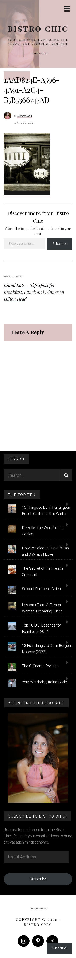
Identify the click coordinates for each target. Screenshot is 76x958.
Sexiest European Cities (41, 588)
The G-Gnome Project (40, 666)
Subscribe (59, 244)
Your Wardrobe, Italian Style (44, 682)
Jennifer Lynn (24, 115)
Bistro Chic (38, 29)
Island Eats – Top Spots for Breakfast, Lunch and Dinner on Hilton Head (34, 292)
